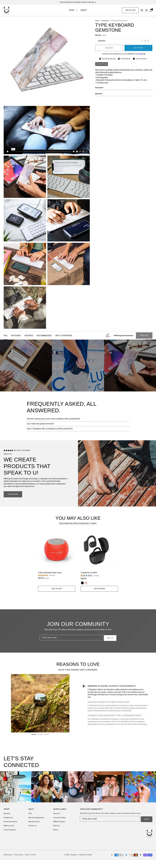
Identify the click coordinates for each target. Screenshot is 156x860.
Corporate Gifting (59, 817)
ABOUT (84, 10)
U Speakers (105, 20)
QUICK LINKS (59, 809)
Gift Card (56, 826)
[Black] (82, 582)
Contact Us (32, 826)
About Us (56, 813)
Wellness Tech (9, 826)
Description (101, 64)
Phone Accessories (10, 821)
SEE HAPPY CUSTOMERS (21, 450)
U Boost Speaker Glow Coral (49, 573)
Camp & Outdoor (10, 830)
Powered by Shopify (85, 855)
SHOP (71, 10)
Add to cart (130, 10)
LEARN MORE (13, 494)
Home (97, 20)
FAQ (30, 813)
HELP (31, 809)
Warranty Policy (34, 821)
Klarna (55, 830)
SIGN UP (110, 638)
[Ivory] (86, 582)
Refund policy (8, 855)
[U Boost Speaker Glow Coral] (57, 549)
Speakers (7, 813)
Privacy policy (18, 855)
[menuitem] (73, 10)
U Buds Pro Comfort (89, 573)
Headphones (8, 817)
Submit (146, 819)
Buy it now (138, 48)
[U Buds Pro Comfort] (99, 549)
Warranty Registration (36, 817)
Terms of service (30, 855)
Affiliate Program (59, 821)
